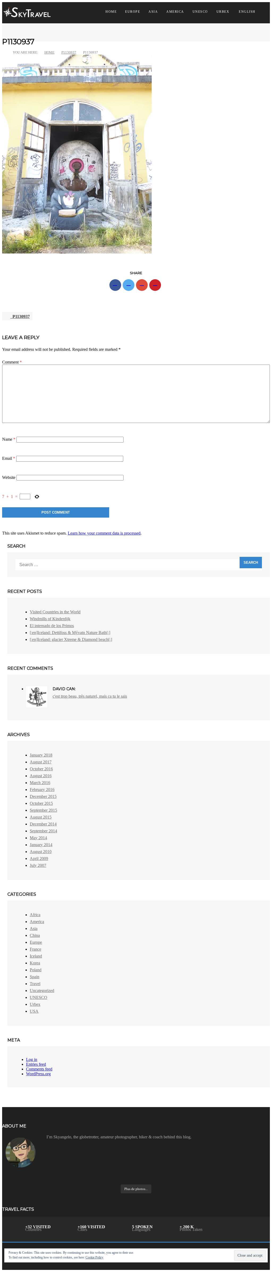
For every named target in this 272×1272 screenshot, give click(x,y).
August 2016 (41, 775)
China (35, 935)
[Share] (115, 285)
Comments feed (39, 1069)
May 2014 (38, 838)
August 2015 (41, 817)
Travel (35, 983)
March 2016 (40, 782)
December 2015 (43, 796)
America (175, 12)
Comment (12, 362)
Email (8, 458)
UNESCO (200, 12)
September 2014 (43, 831)
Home (111, 12)
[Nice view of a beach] (102, 1174)
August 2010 (41, 851)
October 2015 (41, 803)
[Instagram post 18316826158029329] (236, 1174)
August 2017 (41, 762)
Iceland (36, 956)
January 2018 (41, 755)
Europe (132, 12)
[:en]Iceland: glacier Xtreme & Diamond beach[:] (71, 639)
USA (34, 1011)
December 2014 (43, 824)
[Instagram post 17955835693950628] (102, 1179)
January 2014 (41, 844)
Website (8, 477)
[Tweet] (128, 285)
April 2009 (39, 858)
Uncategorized (42, 990)
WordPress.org (38, 1074)
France (35, 949)
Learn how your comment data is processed (104, 533)
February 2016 (42, 789)
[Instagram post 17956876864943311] (169, 1179)
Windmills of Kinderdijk (50, 619)
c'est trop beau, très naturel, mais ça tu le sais (90, 696)
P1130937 (68, 52)
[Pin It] (155, 285)
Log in (31, 1059)
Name (8, 439)
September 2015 (43, 810)
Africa (35, 914)
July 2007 (38, 865)
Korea (35, 963)
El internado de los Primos (52, 625)
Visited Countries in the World (55, 612)
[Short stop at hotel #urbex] (36, 1174)
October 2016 (41, 769)
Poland (35, 970)
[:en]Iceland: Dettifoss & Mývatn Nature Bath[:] (70, 632)
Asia (153, 12)
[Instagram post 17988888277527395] (169, 1174)
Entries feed (36, 1064)
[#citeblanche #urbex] (236, 1179)
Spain (34, 976)
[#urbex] (36, 1179)
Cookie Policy (94, 1257)
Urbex (223, 12)
